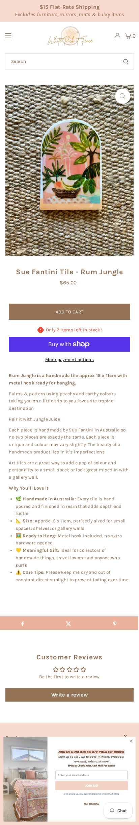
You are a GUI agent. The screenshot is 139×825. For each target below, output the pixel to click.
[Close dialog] (131, 741)
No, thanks (91, 804)
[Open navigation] (17, 35)
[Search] (126, 61)
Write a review (69, 694)
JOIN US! (91, 785)
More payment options (69, 359)
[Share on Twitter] (69, 623)
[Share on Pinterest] (114, 623)
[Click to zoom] (122, 96)
